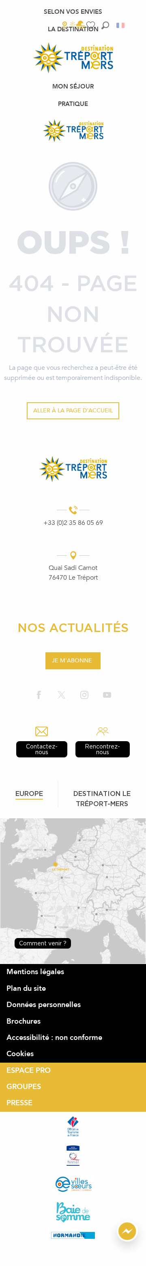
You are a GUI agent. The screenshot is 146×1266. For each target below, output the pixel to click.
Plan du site (26, 988)
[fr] (121, 25)
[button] (105, 25)
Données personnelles (43, 1005)
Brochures (23, 1021)
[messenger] (127, 1239)
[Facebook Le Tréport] (39, 695)
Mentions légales (35, 972)
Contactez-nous (42, 749)
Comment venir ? (43, 943)
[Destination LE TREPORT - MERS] (73, 130)
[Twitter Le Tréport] (61, 695)
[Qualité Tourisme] (73, 1155)
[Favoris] (91, 25)
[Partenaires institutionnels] (73, 1126)
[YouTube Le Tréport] (107, 695)
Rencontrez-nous (102, 749)
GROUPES (23, 1087)
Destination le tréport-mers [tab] (102, 798)
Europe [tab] (29, 793)
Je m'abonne (72, 660)
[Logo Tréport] (73, 469)
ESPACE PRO (28, 1070)
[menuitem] (73, 11)
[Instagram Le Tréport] (84, 695)
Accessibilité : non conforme (54, 1038)
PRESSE (19, 1103)
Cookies (20, 1054)
